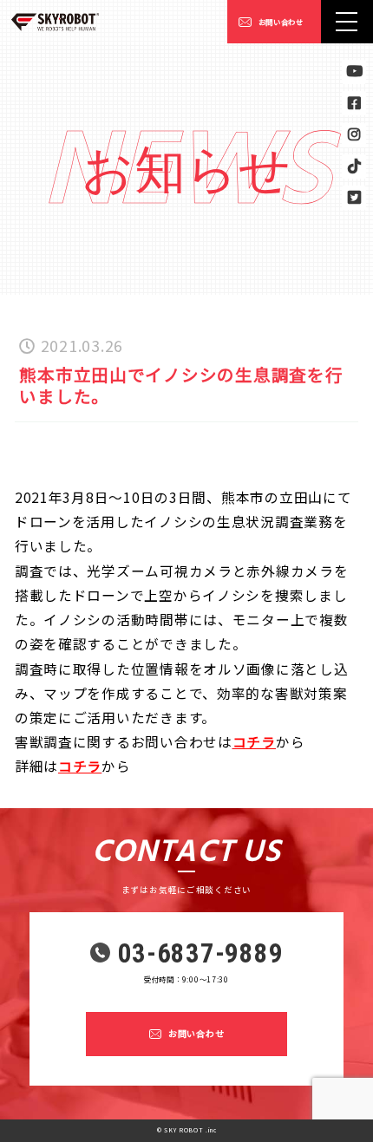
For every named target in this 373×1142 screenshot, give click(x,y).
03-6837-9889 (201, 954)
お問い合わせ (281, 21)
